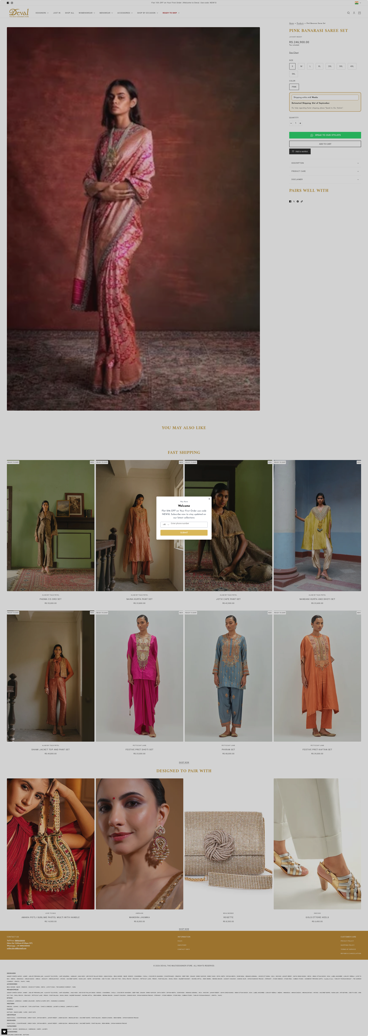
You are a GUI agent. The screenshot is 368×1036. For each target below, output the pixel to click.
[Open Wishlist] (4, 1032)
